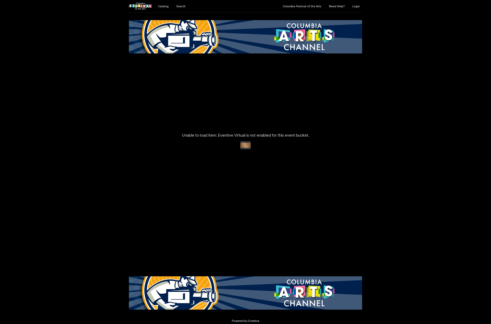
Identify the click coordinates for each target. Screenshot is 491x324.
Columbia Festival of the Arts (302, 6)
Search (181, 6)
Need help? (337, 6)
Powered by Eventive (245, 320)
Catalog (163, 6)
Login (356, 6)
